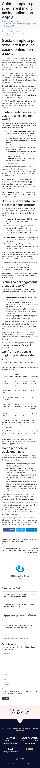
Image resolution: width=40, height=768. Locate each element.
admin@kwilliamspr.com (10, 751)
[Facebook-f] (20, 759)
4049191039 (29, 751)
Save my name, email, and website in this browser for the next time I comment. (20, 692)
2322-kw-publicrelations (12, 34)
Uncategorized (27, 34)
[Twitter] (17, 759)
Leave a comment (8, 36)
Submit (5, 699)
